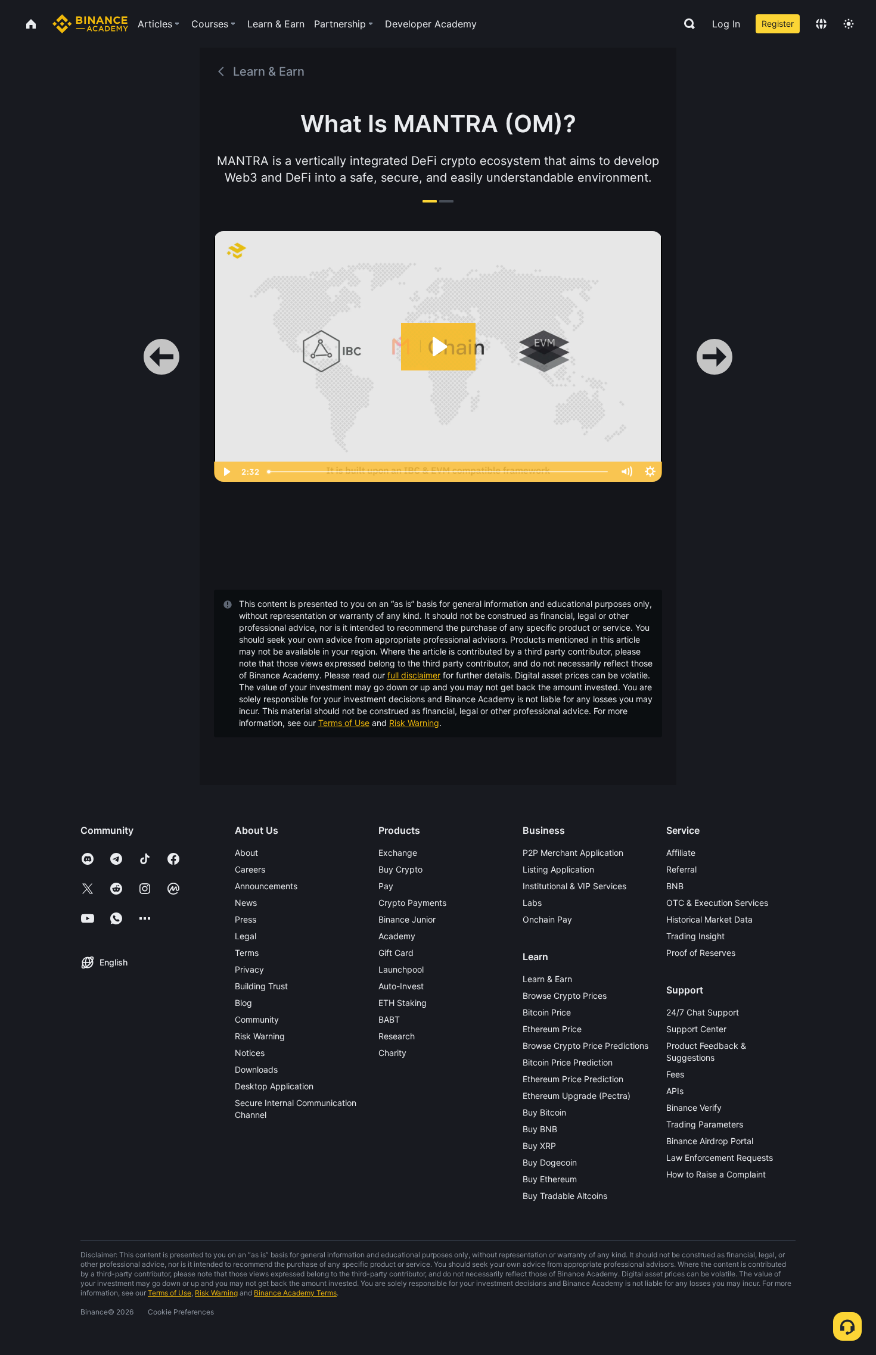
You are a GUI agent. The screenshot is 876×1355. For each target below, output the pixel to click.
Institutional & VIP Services (574, 886)
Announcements (266, 886)
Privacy (249, 969)
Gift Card (396, 953)
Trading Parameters (704, 1124)
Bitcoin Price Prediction (568, 1062)
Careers (250, 869)
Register (778, 23)
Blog (243, 1003)
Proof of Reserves (700, 953)
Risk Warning (414, 723)
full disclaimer (413, 675)
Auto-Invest (401, 986)
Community (257, 1019)
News (246, 903)
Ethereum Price (552, 1029)
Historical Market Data (709, 919)
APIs (675, 1091)
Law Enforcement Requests (719, 1157)
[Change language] (821, 24)
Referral (681, 869)
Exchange (397, 853)
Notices (250, 1053)
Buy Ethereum (550, 1179)
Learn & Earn (547, 979)
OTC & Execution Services (717, 903)
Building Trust (261, 986)
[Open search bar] (686, 24)
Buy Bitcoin (544, 1112)
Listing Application (558, 869)
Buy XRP (539, 1146)
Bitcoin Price (547, 1012)
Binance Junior (407, 919)
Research (396, 1036)
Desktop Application (274, 1086)
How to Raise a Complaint (716, 1174)
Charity (392, 1053)
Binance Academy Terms (295, 1292)
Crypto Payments (412, 903)
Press (245, 919)
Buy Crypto (400, 869)
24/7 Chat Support (702, 1012)
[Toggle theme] (848, 24)
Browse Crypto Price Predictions (585, 1046)
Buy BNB (540, 1129)
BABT (389, 1019)
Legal (245, 936)
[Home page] (90, 23)
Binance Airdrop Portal (709, 1141)
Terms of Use (343, 723)
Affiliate (680, 853)
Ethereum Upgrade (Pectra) (576, 1096)
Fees (675, 1074)
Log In (726, 24)
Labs (532, 903)
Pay (385, 886)
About (246, 853)
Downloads (256, 1069)
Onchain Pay (547, 919)
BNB (675, 886)
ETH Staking (402, 1003)
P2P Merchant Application (573, 853)
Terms (247, 953)
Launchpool (401, 969)
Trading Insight (695, 936)
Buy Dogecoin (550, 1162)
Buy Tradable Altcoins (565, 1196)
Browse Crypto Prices (565, 995)
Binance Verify (694, 1107)
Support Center (696, 1029)
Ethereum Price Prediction (573, 1079)
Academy (396, 936)
